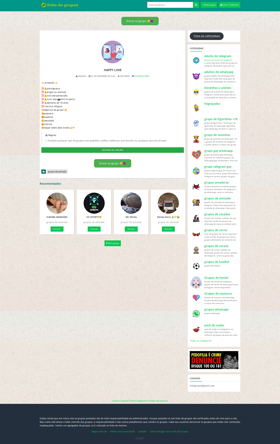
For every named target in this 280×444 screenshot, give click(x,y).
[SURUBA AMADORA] (57, 203)
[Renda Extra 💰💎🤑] (168, 203)
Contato (142, 431)
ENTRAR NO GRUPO (112, 150)
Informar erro (141, 76)
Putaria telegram (138, 400)
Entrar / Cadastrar (230, 4)
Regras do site (99, 431)
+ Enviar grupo (209, 4)
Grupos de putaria (158, 400)
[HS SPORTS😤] (94, 203)
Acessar (57, 229)
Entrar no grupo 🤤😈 (140, 21)
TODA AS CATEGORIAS (206, 36)
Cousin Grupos (120, 400)
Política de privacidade (122, 431)
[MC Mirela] (131, 203)
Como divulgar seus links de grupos (169, 431)
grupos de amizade (57, 171)
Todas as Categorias (200, 340)
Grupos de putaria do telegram (218, 60)
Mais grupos (113, 243)
